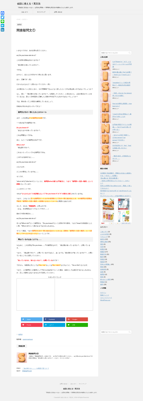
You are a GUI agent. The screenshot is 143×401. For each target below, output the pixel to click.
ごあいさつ (24, 12)
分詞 (101, 247)
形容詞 (102, 259)
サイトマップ (41, 12)
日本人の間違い (105, 264)
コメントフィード (106, 297)
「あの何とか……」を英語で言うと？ (35, 368)
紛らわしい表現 (105, 279)
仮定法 (102, 239)
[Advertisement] (55, 39)
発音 (101, 277)
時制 (101, 267)
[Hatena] (2, 25)
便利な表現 (104, 242)
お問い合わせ (58, 12)
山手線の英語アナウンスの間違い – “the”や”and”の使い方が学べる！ (121, 127)
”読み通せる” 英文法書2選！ (109, 178)
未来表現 (103, 269)
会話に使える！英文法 (28, 3)
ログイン (103, 292)
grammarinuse (28, 339)
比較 (101, 272)
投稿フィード (104, 295)
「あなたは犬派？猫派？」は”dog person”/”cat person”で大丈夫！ (121, 137)
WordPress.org (105, 300)
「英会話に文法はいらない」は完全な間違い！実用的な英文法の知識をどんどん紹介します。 (71, 392)
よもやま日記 (104, 234)
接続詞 (102, 262)
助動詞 (102, 252)
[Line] (2, 21)
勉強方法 (103, 254)
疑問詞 (20, 334)
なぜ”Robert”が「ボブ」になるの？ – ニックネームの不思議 (122, 64)
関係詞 (102, 282)
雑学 (101, 284)
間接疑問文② (34, 353)
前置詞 (102, 249)
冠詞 (101, 244)
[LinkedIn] (2, 30)
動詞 (101, 257)
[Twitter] (2, 17)
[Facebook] (2, 13)
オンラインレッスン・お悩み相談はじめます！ (115, 196)
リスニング (104, 236)
